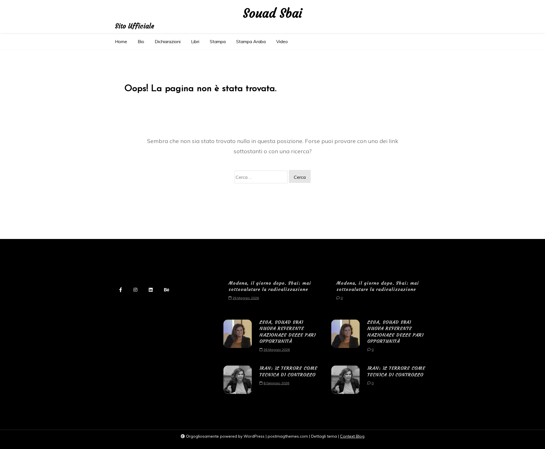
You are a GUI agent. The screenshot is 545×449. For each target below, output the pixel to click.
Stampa (218, 41)
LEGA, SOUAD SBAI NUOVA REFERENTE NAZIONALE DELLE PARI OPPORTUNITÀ (287, 331)
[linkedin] (150, 290)
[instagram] (135, 290)
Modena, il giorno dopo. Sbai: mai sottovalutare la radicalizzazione (270, 286)
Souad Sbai (272, 13)
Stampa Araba (251, 41)
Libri (195, 41)
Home (121, 41)
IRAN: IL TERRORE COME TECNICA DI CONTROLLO (288, 371)
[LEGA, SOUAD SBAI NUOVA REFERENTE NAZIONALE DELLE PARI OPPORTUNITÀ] (237, 338)
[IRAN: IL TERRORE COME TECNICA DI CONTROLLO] (237, 380)
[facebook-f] (120, 290)
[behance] (166, 290)
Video (282, 41)
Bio (141, 41)
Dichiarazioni (168, 41)
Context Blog (352, 436)
